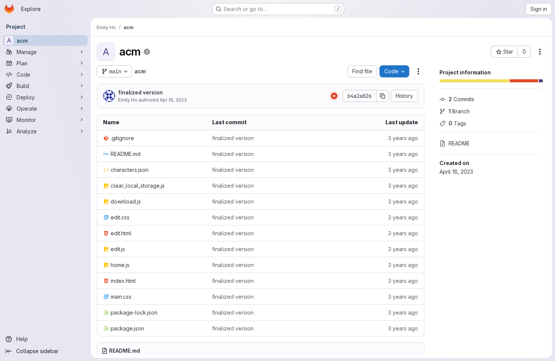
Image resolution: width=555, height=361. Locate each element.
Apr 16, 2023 (173, 100)
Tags (457, 123)
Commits (461, 99)
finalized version (140, 92)
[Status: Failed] (334, 95)
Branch (459, 111)
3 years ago (403, 138)
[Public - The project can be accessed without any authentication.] (147, 52)
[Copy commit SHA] (382, 96)
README (459, 143)
